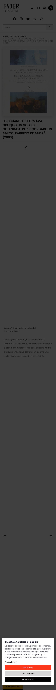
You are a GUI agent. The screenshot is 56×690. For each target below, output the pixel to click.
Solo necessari (28, 673)
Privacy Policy (10, 662)
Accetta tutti (28, 679)
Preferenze (28, 667)
